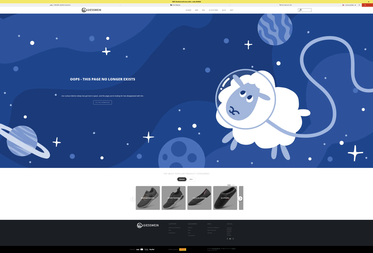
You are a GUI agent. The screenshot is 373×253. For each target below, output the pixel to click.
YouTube (229, 231)
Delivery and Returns (174, 227)
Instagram (229, 227)
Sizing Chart (172, 233)
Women (190, 227)
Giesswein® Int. (216, 248)
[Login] (359, 5)
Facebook (229, 229)
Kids (189, 233)
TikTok (228, 233)
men (191, 179)
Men (189, 230)
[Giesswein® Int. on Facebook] (227, 238)
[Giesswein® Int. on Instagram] (233, 238)
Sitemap (209, 233)
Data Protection (211, 230)
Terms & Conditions (213, 227)
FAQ (170, 230)
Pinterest (229, 235)
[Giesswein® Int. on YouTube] (230, 238)
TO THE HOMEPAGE (102, 102)
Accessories (191, 235)
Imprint (233, 248)
